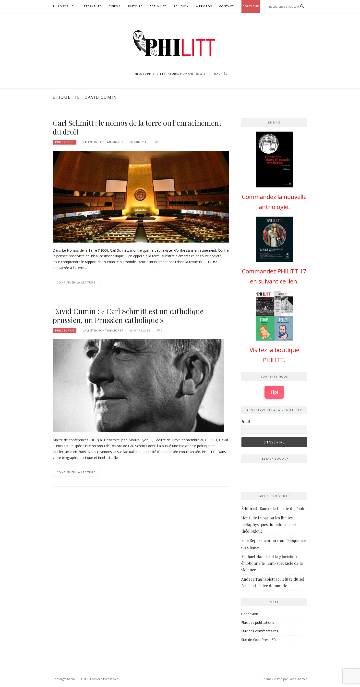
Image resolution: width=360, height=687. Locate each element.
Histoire (135, 6)
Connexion (249, 614)
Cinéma (114, 6)
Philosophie (63, 6)
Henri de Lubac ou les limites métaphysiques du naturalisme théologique (268, 524)
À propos (204, 6)
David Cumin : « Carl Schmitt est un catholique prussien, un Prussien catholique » (128, 315)
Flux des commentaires (259, 631)
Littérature (91, 6)
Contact (226, 6)
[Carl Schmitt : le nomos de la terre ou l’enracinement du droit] (141, 196)
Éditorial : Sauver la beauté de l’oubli (273, 508)
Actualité (158, 6)
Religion (181, 6)
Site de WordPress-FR (258, 639)
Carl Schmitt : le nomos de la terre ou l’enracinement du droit (137, 127)
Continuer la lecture (76, 282)
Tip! (274, 392)
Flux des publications (257, 622)
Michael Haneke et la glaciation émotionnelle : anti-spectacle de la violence (272, 563)
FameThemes (298, 679)
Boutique (251, 6)
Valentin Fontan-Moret (103, 142)
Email (245, 421)
